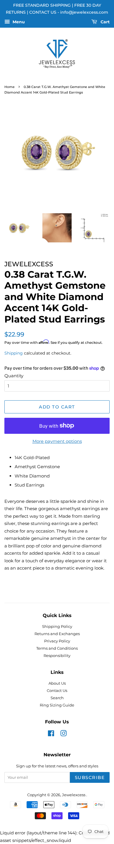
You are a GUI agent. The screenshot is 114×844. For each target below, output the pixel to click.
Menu (18, 21)
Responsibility (57, 655)
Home (9, 87)
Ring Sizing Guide (57, 705)
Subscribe (90, 777)
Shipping (13, 353)
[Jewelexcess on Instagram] (63, 734)
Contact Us (57, 690)
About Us (57, 683)
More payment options (57, 441)
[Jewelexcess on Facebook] (51, 734)
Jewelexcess (74, 795)
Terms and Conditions (57, 648)
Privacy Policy (57, 641)
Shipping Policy (57, 626)
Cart (104, 21)
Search (57, 698)
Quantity (13, 375)
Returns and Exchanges (57, 634)
